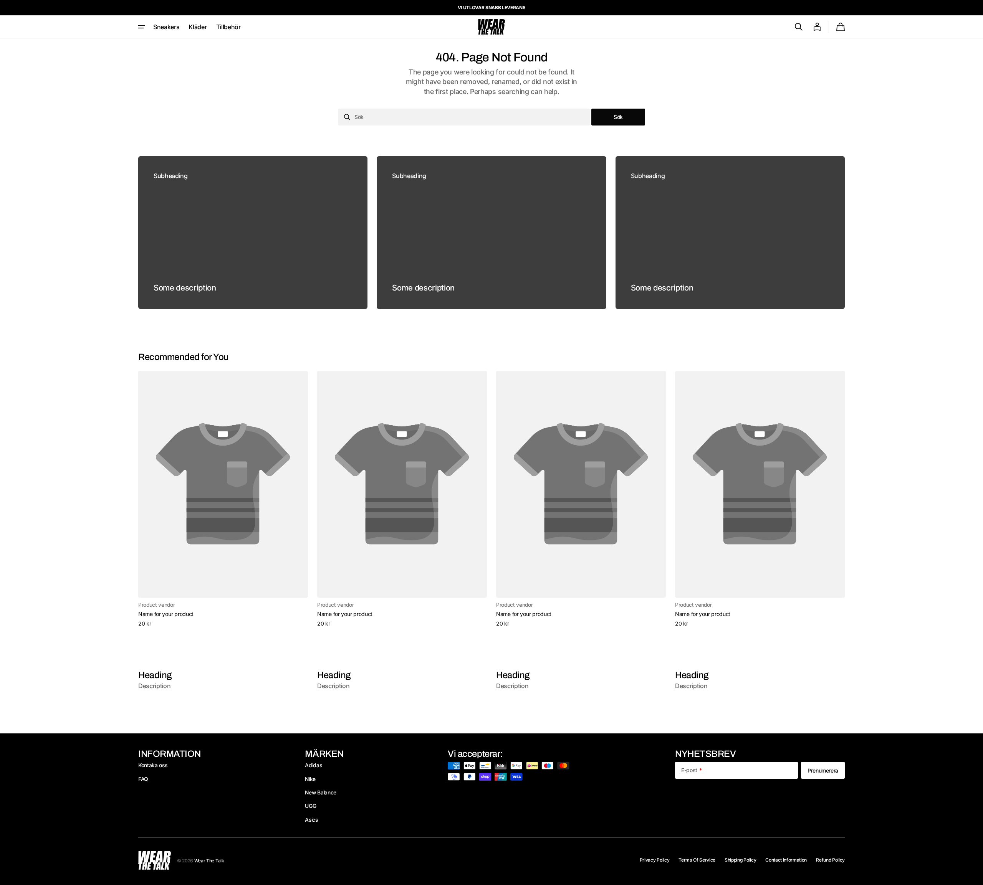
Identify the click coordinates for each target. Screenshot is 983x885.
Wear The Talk (209, 861)
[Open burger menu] (141, 26)
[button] (798, 26)
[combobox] (464, 117)
